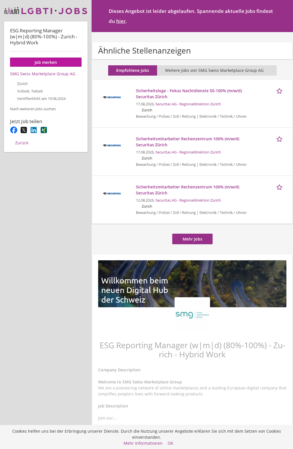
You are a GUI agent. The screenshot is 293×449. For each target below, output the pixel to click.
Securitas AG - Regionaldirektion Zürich (188, 104)
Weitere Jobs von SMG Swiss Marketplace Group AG (214, 70)
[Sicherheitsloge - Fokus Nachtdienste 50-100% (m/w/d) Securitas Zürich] (111, 96)
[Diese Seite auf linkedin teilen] (33, 130)
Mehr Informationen (143, 443)
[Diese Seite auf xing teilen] (43, 130)
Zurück (21, 142)
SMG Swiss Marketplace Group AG (42, 73)
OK (170, 443)
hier (121, 21)
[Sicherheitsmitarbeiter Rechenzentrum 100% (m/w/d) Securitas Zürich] (111, 144)
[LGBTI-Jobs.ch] (46, 10)
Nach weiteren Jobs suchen (33, 109)
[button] (284, 16)
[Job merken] (280, 90)
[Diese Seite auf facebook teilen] (13, 130)
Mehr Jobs (192, 239)
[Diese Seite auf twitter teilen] (23, 130)
